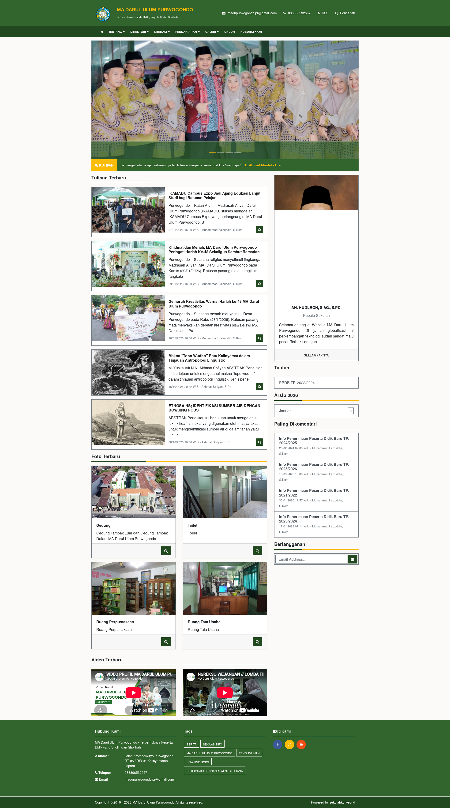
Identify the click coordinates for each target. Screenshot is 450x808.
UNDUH (229, 32)
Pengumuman (249, 753)
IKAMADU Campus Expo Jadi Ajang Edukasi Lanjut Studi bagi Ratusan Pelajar (214, 195)
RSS (324, 13)
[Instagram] (290, 744)
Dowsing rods (198, 762)
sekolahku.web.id (342, 802)
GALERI (210, 32)
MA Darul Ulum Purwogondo (209, 753)
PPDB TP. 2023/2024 (297, 382)
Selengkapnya (316, 355)
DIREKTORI (138, 32)
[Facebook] (279, 744)
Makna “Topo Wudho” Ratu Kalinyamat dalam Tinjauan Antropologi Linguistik (209, 358)
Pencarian (347, 13)
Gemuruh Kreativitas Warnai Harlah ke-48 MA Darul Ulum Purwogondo (214, 303)
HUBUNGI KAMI (251, 32)
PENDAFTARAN (186, 32)
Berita (191, 744)
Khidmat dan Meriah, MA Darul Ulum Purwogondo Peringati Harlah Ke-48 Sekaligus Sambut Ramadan (214, 249)
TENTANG (115, 32)
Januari (315, 410)
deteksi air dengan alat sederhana (215, 771)
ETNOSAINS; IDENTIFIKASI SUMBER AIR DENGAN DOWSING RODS (214, 408)
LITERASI (160, 32)
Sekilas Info (212, 744)
